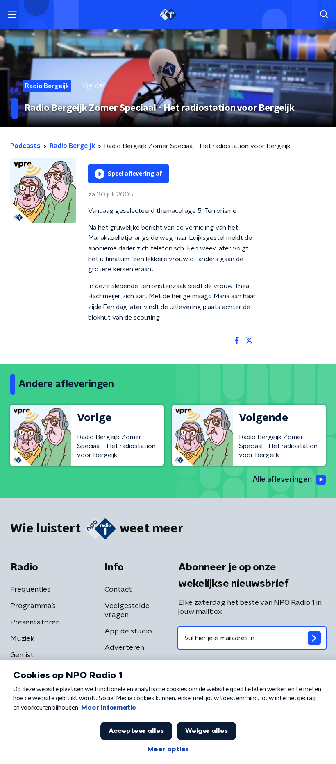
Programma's (33, 606)
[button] (12, 14)
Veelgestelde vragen (127, 610)
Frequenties (30, 589)
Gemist (22, 655)
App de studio (128, 631)
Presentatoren (35, 622)
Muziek (22, 638)
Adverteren (124, 647)
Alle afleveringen (282, 479)
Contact (118, 589)
